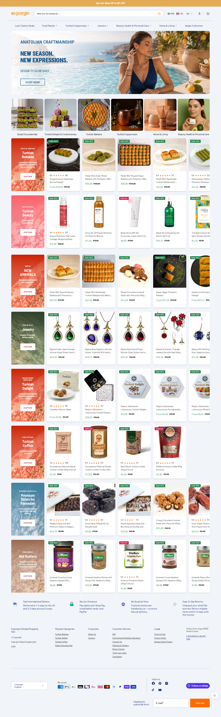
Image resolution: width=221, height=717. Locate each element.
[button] (199, 13)
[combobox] (99, 13)
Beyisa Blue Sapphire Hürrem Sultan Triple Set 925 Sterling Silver (98, 351)
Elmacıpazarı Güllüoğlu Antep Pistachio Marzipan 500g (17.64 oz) (205, 180)
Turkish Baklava (62, 634)
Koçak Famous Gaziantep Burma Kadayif (61, 180)
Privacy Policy (160, 638)
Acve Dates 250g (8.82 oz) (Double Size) (97, 525)
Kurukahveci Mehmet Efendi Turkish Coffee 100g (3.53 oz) (63, 468)
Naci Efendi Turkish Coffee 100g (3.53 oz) (133, 468)
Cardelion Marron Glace (60, 409)
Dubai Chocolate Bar (64, 645)
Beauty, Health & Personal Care (132, 25)
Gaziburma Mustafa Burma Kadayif (204, 294)
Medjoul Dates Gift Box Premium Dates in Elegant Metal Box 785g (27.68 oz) (61, 525)
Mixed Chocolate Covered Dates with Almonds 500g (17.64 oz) (132, 294)
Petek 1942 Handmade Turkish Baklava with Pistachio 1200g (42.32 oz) (168, 180)
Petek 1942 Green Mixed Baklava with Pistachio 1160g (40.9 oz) (98, 177)
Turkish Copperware (76, 25)
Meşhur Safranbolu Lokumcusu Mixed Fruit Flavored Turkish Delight (203, 408)
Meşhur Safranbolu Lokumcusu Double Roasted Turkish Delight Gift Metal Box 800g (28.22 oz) (98, 411)
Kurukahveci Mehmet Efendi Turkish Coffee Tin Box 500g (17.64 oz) (98, 468)
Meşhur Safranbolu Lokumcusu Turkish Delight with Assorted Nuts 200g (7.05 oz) (133, 408)
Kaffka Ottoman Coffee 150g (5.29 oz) (169, 468)
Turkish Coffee (61, 642)
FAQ (172, 13)
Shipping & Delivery (120, 645)
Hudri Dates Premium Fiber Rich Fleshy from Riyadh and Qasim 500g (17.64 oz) (205, 525)
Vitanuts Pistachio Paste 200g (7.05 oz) (132, 582)
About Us (92, 634)
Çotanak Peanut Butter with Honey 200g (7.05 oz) (204, 579)
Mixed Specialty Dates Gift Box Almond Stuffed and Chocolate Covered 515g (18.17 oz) (134, 525)
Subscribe (200, 703)
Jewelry (101, 25)
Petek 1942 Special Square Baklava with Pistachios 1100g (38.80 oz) (62, 294)
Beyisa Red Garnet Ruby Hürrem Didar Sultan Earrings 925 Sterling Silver (134, 351)
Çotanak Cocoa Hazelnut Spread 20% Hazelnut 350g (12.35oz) (168, 579)
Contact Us (117, 642)
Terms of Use (159, 634)
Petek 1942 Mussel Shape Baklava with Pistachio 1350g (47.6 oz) (134, 177)
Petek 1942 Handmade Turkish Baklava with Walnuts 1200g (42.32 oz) (98, 294)
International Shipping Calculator (126, 638)
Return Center (118, 649)
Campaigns (117, 656)
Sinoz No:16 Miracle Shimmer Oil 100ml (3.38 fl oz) (98, 234)
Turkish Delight (61, 638)
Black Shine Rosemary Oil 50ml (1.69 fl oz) (167, 234)
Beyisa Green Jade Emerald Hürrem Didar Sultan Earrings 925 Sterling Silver (63, 351)
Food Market (48, 25)
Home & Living (167, 25)
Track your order (119, 653)
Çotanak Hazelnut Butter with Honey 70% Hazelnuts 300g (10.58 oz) (98, 579)
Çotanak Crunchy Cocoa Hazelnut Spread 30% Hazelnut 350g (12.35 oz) (61, 579)
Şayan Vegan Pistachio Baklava (166, 294)
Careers (91, 638)
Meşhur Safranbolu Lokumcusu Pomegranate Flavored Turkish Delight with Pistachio (169, 408)
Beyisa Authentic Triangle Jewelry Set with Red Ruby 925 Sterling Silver (168, 351)
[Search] (160, 13)
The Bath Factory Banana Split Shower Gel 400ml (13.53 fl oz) (205, 234)
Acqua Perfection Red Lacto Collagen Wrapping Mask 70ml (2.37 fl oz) (62, 238)
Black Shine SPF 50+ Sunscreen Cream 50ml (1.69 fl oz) (133, 234)
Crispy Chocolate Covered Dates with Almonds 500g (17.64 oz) (168, 522)
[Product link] (63, 164)
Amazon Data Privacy (163, 642)
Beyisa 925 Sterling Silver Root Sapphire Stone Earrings (203, 351)
